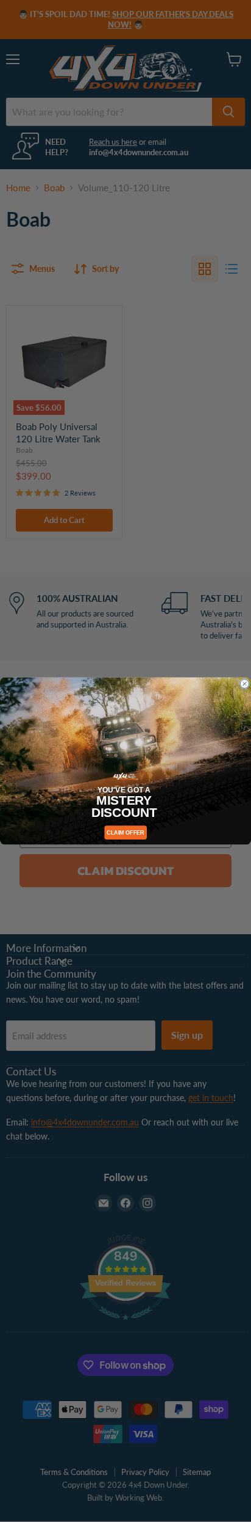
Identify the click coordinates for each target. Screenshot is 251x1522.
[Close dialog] (244, 683)
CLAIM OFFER (125, 832)
